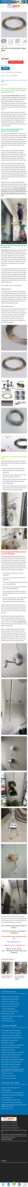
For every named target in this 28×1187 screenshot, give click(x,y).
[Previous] (3, 24)
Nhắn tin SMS (25, 1186)
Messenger (19, 1186)
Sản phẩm (11, 45)
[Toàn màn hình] (25, 242)
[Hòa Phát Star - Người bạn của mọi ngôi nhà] (14, 6)
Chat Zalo (8, 1186)
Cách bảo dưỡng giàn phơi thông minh (7, 977)
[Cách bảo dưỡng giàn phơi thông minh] (7, 968)
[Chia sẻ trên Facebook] (5, 75)
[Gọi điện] (14, 1184)
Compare (5, 68)
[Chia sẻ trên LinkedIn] (16, 75)
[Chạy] (3, 242)
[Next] (24, 24)
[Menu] (2, 6)
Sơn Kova (21, 1071)
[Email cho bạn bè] (10, 75)
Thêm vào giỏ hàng (16, 62)
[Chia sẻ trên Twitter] (8, 75)
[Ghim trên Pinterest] (13, 75)
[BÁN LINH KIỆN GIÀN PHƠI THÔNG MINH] (21, 968)
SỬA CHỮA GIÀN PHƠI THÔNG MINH (14, 72)
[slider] (13, 242)
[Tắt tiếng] (22, 242)
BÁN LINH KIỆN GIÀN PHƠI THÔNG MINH (20, 977)
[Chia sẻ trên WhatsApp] (2, 75)
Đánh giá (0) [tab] (4, 84)
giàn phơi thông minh (16, 552)
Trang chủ (4, 45)
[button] (14, 221)
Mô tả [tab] (2, 81)
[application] (14, 221)
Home (3, 1186)
